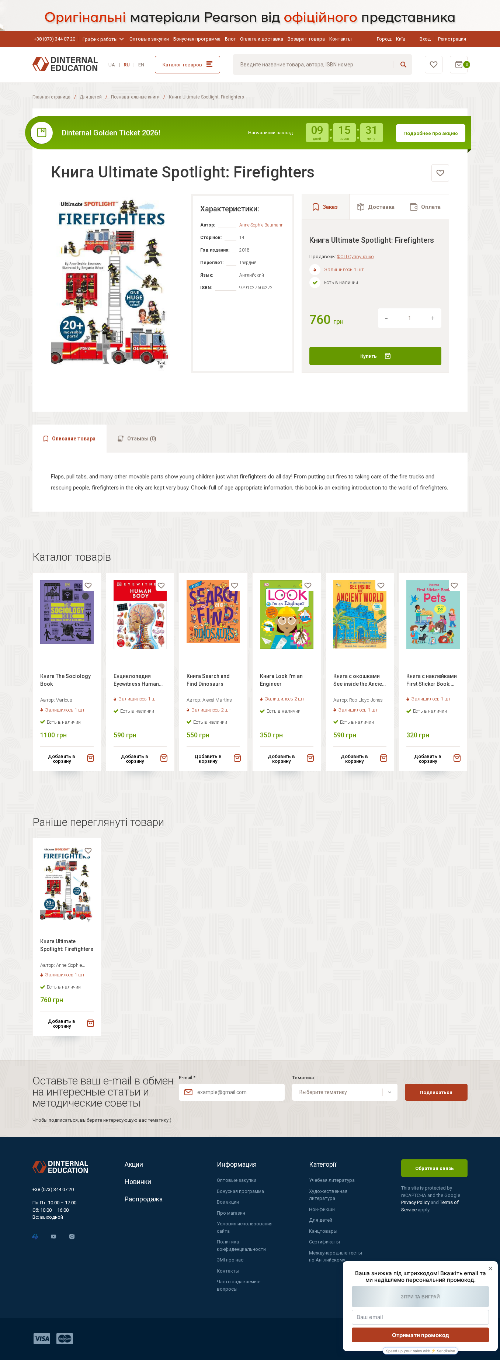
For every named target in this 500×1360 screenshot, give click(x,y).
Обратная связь (434, 1168)
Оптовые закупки (149, 39)
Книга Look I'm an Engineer (281, 680)
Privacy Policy (416, 1202)
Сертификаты (324, 1242)
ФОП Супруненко (355, 256)
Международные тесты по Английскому (335, 1256)
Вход (425, 39)
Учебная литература (332, 1180)
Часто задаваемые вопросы (238, 1285)
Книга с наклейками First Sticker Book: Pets (431, 681)
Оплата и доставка (261, 39)
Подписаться (436, 1092)
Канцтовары (323, 1231)
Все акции (228, 1202)
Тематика (303, 1077)
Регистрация (452, 39)
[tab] (375, 206)
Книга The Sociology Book (65, 680)
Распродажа (144, 1199)
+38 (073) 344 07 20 (54, 39)
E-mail (187, 1077)
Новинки (138, 1182)
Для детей (91, 97)
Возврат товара (306, 39)
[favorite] (440, 173)
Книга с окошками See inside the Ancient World (359, 681)
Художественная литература (328, 1194)
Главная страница (51, 97)
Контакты (340, 39)
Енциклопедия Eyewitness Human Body (136, 681)
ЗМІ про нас (230, 1260)
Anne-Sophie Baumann (261, 225)
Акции (134, 1164)
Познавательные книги (135, 97)
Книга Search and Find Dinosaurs (208, 680)
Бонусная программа (197, 39)
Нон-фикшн (322, 1209)
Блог (230, 39)
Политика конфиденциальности (241, 1245)
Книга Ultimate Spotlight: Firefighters (66, 945)
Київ (401, 39)
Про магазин (231, 1213)
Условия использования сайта (244, 1227)
